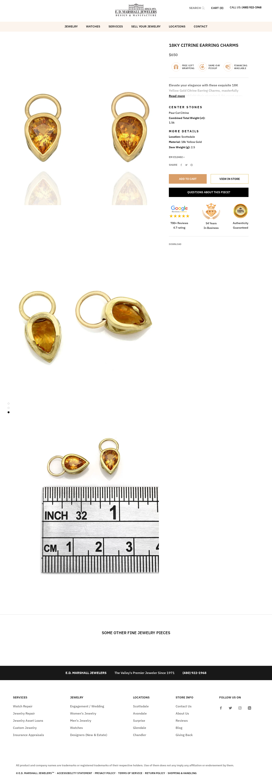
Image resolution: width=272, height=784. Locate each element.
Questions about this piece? (208, 192)
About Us (182, 713)
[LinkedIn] (249, 707)
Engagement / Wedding (87, 706)
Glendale (139, 728)
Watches (93, 26)
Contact (200, 26)
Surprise (139, 721)
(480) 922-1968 (251, 7)
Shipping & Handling (182, 773)
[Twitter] (186, 165)
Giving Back (184, 735)
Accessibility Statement (74, 773)
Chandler (139, 735)
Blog (179, 728)
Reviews (182, 721)
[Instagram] (240, 707)
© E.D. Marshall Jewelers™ (35, 773)
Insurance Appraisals (28, 735)
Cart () (217, 8)
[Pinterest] (191, 165)
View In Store (229, 179)
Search (195, 8)
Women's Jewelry (83, 713)
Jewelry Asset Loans (28, 721)
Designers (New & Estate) (88, 735)
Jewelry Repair (24, 713)
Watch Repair (22, 706)
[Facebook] (181, 165)
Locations (177, 26)
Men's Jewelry (80, 721)
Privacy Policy (105, 773)
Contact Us (184, 706)
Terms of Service (130, 773)
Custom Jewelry (25, 728)
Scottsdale (141, 706)
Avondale (140, 713)
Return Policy (155, 773)
